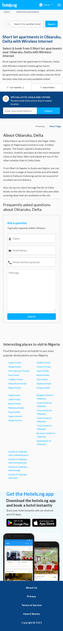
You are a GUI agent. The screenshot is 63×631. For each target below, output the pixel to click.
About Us (31, 587)
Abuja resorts (15, 420)
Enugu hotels (43, 387)
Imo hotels (13, 375)
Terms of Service (31, 605)
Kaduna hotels (44, 383)
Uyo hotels (42, 379)
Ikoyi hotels (14, 412)
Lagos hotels (14, 362)
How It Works (31, 613)
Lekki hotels (14, 399)
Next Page (55, 126)
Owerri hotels (44, 366)
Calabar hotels (15, 379)
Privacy (31, 596)
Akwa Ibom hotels (17, 383)
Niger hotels (14, 387)
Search (51, 24)
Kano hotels (43, 370)
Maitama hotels (16, 407)
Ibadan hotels (44, 362)
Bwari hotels (14, 403)
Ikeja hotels (14, 395)
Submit (32, 316)
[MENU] (59, 5)
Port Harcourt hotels (18, 370)
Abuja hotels (14, 366)
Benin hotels (43, 375)
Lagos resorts (15, 416)
